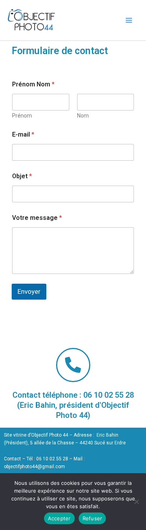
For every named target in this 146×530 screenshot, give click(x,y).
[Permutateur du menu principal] (129, 20)
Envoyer (29, 291)
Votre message (37, 217)
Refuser (92, 518)
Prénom (22, 115)
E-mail (23, 134)
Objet (22, 176)
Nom (83, 115)
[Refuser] (136, 501)
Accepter (59, 518)
